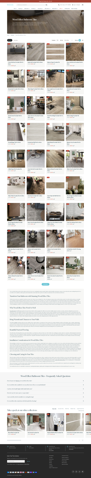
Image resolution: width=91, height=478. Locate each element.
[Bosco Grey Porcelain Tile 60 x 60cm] (36, 212)
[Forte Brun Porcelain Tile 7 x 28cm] (36, 185)
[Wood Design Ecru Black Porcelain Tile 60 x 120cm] (75, 185)
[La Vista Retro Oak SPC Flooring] (75, 239)
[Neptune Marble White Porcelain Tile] (55, 422)
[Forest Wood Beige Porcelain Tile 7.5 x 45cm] (55, 105)
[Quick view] (23, 45)
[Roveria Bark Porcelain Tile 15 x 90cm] (16, 78)
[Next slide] (82, 440)
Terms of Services (20, 464)
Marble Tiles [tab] (73, 408)
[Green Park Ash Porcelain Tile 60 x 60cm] (36, 159)
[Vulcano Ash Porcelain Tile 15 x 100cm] (36, 239)
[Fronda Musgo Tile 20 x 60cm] (16, 132)
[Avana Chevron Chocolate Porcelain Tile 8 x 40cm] (36, 105)
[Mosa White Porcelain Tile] (16, 422)
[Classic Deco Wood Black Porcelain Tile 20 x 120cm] (55, 212)
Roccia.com (12, 475)
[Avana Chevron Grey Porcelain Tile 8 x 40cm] (36, 265)
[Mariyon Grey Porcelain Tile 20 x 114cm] (75, 132)
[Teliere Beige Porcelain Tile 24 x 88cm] (36, 78)
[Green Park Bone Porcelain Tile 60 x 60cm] (16, 52)
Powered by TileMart (18, 475)
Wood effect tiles (13, 310)
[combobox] (32, 5)
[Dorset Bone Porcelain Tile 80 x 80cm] (75, 422)
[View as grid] (79, 40)
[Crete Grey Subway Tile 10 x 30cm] (75, 212)
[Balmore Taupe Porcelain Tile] (55, 52)
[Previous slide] (79, 440)
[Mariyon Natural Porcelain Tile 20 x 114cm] (55, 159)
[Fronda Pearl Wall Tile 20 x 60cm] (36, 132)
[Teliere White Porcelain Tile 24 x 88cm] (16, 185)
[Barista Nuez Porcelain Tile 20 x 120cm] (75, 265)
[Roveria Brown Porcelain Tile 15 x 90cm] (75, 78)
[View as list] (82, 40)
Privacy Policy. (27, 464)
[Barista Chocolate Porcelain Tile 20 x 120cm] (55, 265)
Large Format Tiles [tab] (80, 408)
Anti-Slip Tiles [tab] (81, 410)
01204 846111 (71, 449)
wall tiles (15, 322)
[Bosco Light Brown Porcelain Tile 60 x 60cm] (55, 78)
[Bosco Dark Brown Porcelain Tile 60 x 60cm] (75, 52)
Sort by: (61, 40)
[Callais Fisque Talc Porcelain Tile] (16, 159)
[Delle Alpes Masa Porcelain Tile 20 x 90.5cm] (16, 239)
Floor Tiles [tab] (54, 408)
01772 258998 (51, 450)
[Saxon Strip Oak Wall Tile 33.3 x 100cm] (55, 185)
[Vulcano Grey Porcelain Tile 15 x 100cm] (55, 239)
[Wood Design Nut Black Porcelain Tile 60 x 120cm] (16, 212)
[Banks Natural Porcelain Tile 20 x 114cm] (55, 132)
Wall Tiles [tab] (67, 408)
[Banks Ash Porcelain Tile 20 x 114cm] (36, 52)
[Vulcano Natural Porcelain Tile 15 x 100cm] (16, 265)
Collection (12, 35)
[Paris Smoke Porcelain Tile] (36, 422)
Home (8, 35)
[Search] (46, 4)
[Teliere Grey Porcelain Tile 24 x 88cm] (75, 159)
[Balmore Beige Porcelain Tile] (75, 105)
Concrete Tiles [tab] (61, 408)
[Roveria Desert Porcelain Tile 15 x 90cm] (16, 105)
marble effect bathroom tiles (60, 359)
